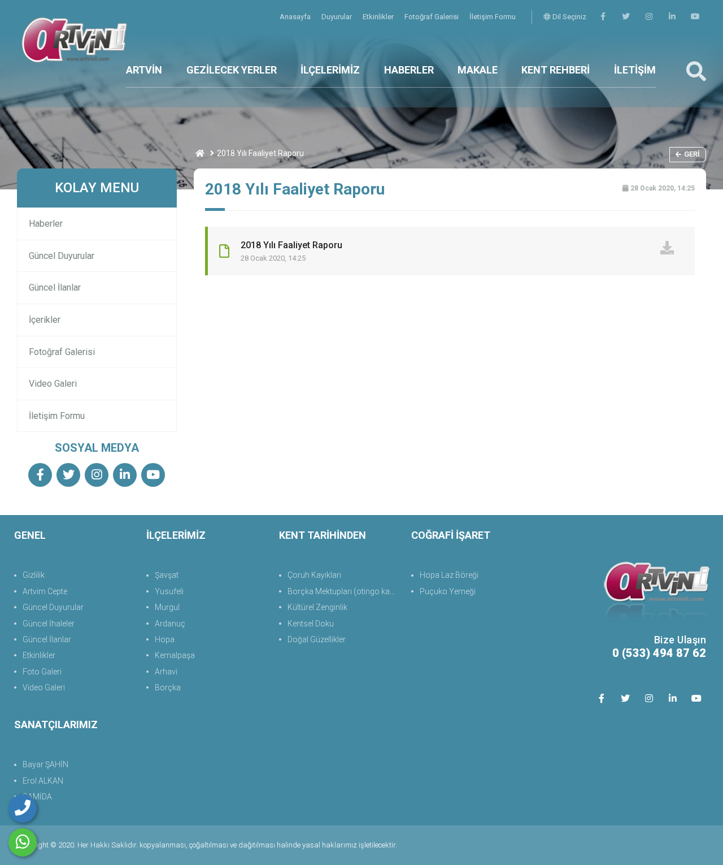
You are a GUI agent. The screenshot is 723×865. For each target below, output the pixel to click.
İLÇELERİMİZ (330, 70)
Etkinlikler (379, 16)
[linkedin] (672, 16)
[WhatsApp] (22, 842)
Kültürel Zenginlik (317, 607)
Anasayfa (296, 16)
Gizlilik (34, 574)
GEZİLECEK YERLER (231, 70)
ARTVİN (144, 70)
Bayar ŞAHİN (45, 764)
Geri (692, 154)
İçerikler (44, 319)
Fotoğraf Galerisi (432, 16)
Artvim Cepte (45, 591)
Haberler (46, 223)
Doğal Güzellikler (317, 639)
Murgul (167, 607)
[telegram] (626, 16)
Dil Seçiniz (568, 16)
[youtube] (695, 16)
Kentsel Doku (311, 623)
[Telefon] (22, 808)
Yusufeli (169, 591)
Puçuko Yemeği (448, 591)
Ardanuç (170, 623)
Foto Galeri (42, 671)
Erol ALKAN (43, 780)
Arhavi (166, 671)
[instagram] (649, 16)
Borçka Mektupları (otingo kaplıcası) (344, 591)
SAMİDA (37, 796)
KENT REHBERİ (555, 70)
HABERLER (409, 70)
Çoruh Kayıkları (314, 574)
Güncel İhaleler (49, 623)
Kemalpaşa (175, 655)
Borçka (168, 687)
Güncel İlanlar (55, 287)
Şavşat (166, 574)
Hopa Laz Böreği (449, 574)
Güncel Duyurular (61, 255)
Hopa (165, 639)
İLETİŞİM (635, 70)
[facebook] (603, 16)
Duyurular (337, 16)
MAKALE (478, 70)
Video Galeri (53, 383)
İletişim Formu (492, 16)
